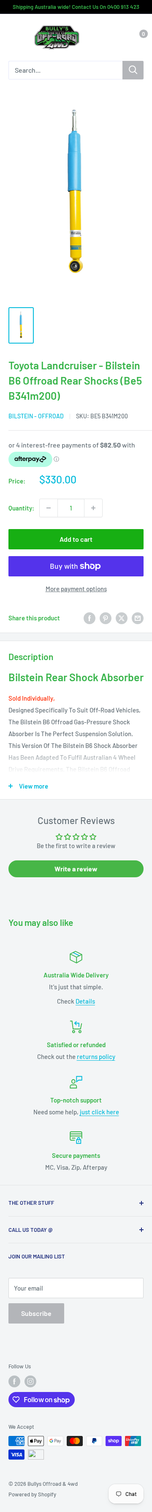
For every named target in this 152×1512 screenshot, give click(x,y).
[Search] (133, 70)
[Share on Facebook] (89, 617)
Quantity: (21, 508)
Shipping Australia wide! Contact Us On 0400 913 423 (76, 6)
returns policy (96, 1056)
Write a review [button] (76, 869)
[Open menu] (12, 38)
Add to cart (76, 539)
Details (85, 1001)
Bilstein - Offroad (36, 416)
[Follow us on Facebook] (14, 1381)
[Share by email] (138, 617)
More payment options (76, 588)
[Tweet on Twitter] (122, 617)
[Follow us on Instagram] (30, 1381)
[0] (136, 38)
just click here (99, 1112)
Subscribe (36, 1313)
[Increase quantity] (93, 508)
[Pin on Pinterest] (105, 617)
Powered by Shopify (32, 1494)
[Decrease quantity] (48, 508)
